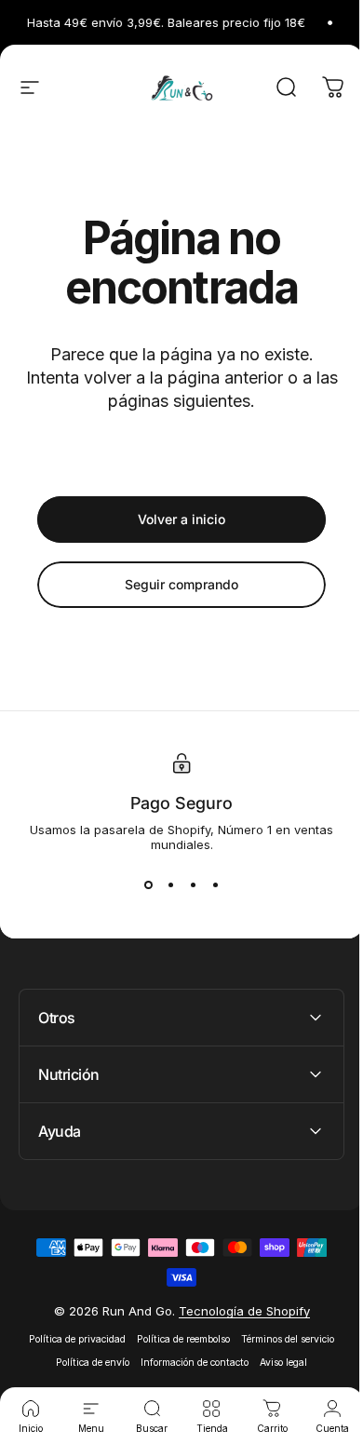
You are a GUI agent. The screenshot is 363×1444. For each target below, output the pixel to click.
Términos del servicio (281, 1339)
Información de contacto (188, 1362)
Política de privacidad (70, 1339)
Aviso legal (277, 1362)
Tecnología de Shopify (236, 1310)
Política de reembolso (176, 1339)
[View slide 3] (193, 885)
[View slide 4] (215, 885)
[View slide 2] (170, 885)
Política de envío (86, 1362)
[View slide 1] (148, 885)
